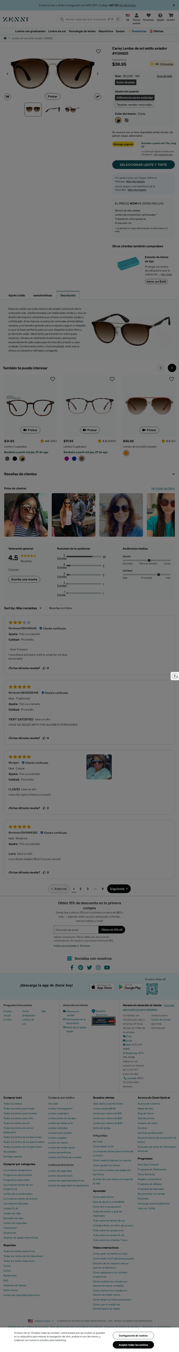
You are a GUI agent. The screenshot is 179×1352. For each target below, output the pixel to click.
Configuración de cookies (133, 1335)
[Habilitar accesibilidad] (175, 676)
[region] (89, 1339)
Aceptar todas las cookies (133, 1344)
